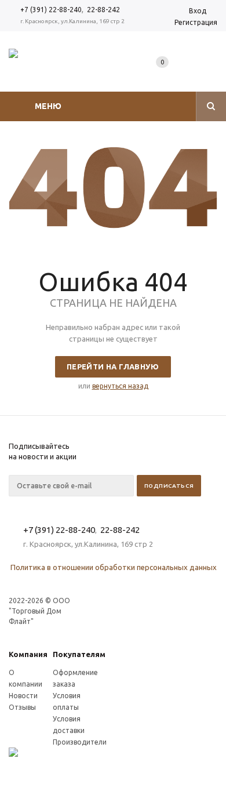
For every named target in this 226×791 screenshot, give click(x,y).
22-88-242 (103, 9)
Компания (28, 654)
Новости (23, 695)
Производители (80, 742)
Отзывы (22, 707)
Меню (48, 106)
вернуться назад (120, 386)
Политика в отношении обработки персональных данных (113, 567)
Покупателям (79, 654)
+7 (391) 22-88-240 (51, 9)
